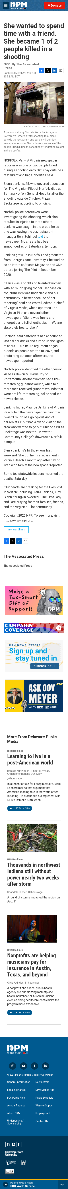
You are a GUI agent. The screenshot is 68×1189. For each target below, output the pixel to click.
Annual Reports (16, 1105)
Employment (43, 1113)
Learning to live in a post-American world (30, 759)
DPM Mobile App (45, 1090)
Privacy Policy (46, 1075)
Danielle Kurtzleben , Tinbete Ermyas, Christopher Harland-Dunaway (28, 772)
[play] (5, 1184)
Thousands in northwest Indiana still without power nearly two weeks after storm (33, 874)
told (40, 236)
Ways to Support (45, 1105)
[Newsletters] (34, 656)
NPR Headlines (16, 529)
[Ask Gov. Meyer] (34, 696)
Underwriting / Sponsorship (15, 1122)
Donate (56, 5)
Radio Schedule (44, 1097)
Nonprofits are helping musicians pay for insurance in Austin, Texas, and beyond (31, 965)
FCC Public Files (16, 1097)
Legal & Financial (16, 1090)
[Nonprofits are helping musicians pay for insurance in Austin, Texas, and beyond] (32, 929)
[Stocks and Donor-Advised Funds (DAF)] (34, 600)
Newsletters (42, 1082)
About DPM (13, 1113)
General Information (18, 1082)
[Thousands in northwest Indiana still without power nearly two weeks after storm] (32, 838)
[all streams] (63, 1184)
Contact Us (42, 1121)
